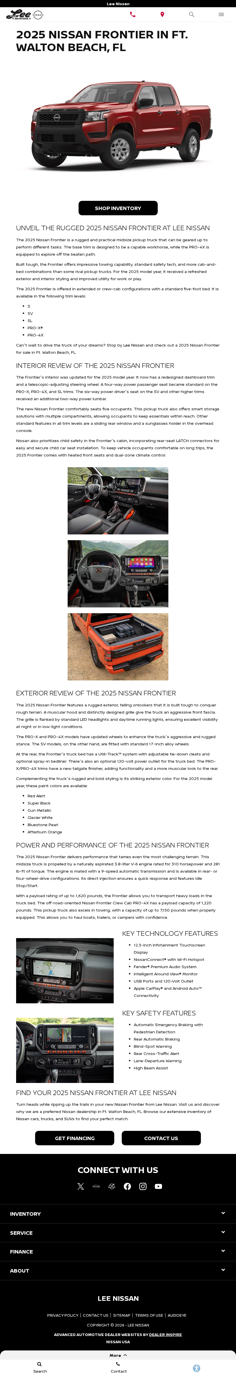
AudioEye (177, 1315)
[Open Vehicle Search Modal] (192, 14)
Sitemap (121, 1315)
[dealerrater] (111, 1186)
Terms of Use (149, 1315)
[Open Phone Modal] (133, 14)
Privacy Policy (62, 1315)
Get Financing (75, 1138)
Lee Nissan (133, 345)
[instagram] (142, 1186)
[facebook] (127, 1186)
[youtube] (158, 1186)
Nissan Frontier (129, 1104)
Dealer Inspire (165, 1334)
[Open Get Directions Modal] (162, 14)
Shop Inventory (118, 208)
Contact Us (161, 1138)
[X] (80, 1186)
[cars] (96, 1186)
